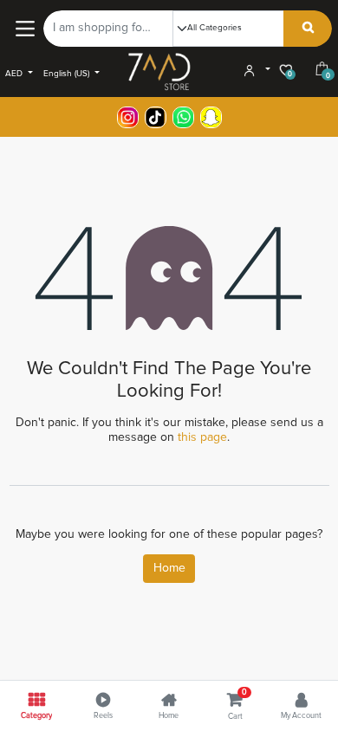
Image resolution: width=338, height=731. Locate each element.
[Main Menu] (24, 28)
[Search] (308, 28)
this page (202, 437)
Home (169, 568)
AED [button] (15, 73)
